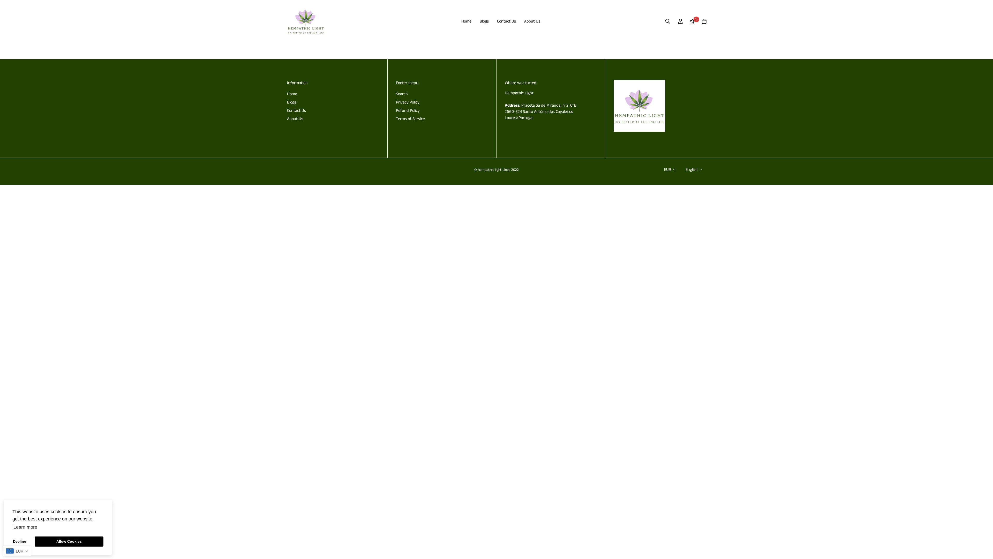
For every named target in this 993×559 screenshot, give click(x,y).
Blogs (484, 21)
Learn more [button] (25, 527)
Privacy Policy (407, 102)
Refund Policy (408, 111)
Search (402, 94)
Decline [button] (19, 541)
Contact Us (506, 21)
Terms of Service (410, 119)
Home (466, 21)
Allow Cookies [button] (69, 541)
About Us (532, 21)
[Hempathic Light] (306, 21)
